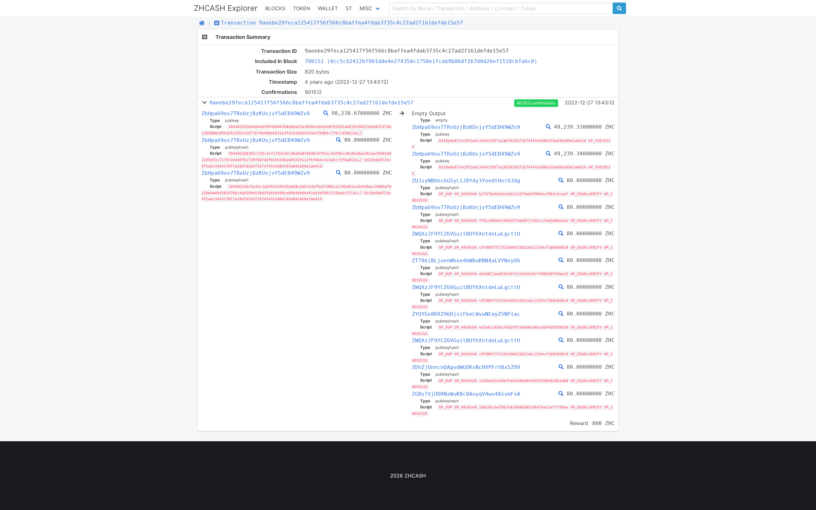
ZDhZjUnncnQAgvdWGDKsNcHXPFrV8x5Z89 (466, 367)
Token (301, 8)
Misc (366, 8)
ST (349, 8)
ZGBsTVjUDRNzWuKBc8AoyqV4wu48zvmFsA (466, 394)
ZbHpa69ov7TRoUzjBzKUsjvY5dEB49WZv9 (255, 113)
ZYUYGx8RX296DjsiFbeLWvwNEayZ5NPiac (466, 314)
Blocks (275, 8)
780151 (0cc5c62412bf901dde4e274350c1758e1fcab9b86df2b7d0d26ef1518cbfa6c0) (421, 61)
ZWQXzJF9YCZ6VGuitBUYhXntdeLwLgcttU (466, 234)
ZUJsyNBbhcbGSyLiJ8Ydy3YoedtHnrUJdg (466, 181)
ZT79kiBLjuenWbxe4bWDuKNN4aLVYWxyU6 (466, 261)
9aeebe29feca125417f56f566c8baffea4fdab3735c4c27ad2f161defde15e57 (311, 103)
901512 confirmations (536, 103)
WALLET (328, 8)
